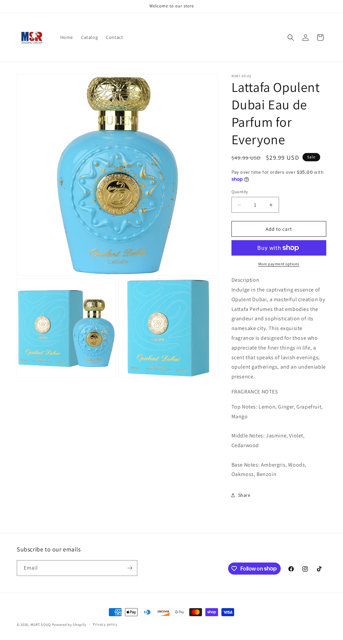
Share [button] (244, 495)
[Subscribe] (129, 568)
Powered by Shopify (69, 624)
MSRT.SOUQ (40, 624)
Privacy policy (105, 624)
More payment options (278, 263)
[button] (290, 37)
